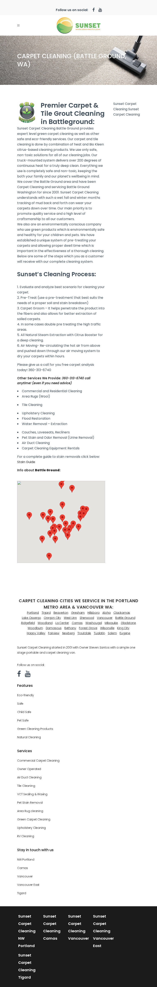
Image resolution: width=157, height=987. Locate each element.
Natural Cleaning (29, 737)
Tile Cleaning (26, 786)
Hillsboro (93, 613)
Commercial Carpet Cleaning (38, 761)
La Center (62, 623)
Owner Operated (29, 769)
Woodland (45, 623)
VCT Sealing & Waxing (32, 794)
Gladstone (128, 623)
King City (123, 628)
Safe (20, 704)
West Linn (70, 618)
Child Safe (24, 712)
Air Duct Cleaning (29, 777)
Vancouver (104, 618)
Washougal (93, 623)
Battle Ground (125, 618)
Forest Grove (88, 628)
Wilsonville (107, 628)
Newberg (68, 633)
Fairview (53, 633)
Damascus (54, 628)
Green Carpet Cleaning (33, 819)
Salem (112, 633)
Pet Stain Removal (30, 803)
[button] (62, 518)
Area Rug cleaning (30, 811)
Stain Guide (26, 462)
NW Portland (25, 860)
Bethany (70, 628)
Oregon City (52, 618)
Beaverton (61, 613)
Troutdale (84, 633)
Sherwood (87, 618)
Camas (77, 623)
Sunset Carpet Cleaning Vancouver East (103, 931)
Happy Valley (36, 633)
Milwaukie (111, 623)
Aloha (106, 613)
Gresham (78, 613)
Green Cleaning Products (35, 729)
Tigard (46, 613)
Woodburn (35, 628)
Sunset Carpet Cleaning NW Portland (27, 931)
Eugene (125, 633)
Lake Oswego (31, 618)
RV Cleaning (25, 836)
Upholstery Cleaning (31, 828)
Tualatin (99, 633)
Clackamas (121, 613)
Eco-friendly (25, 695)
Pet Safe (22, 720)
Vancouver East (28, 885)
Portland (33, 613)
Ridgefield (28, 623)
